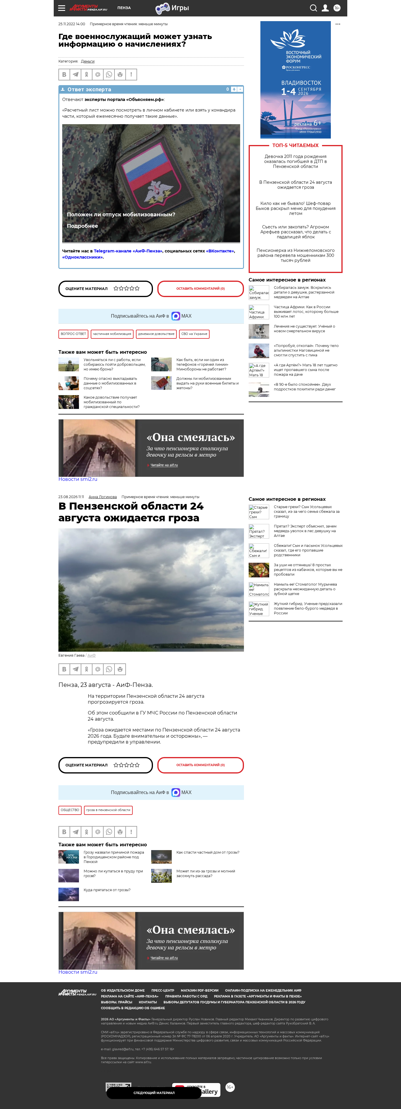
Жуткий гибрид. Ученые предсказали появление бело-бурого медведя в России (308, 608)
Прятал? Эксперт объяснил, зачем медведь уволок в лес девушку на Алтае (305, 531)
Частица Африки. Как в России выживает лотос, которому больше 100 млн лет (306, 311)
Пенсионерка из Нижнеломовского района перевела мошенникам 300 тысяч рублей (296, 255)
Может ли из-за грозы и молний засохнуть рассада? (205, 873)
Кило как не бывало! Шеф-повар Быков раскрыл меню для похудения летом (296, 208)
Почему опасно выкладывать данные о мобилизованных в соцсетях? (110, 383)
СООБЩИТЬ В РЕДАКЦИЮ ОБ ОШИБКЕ (133, 1008)
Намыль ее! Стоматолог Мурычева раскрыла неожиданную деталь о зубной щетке (305, 589)
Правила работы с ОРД (186, 996)
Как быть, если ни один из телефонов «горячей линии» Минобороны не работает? (202, 364)
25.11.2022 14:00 (71, 24)
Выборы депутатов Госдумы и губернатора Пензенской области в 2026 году (234, 1002)
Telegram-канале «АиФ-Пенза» (128, 251)
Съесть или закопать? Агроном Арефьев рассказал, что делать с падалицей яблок (295, 232)
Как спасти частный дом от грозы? (208, 852)
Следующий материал (154, 1093)
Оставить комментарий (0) (200, 289)
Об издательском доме (123, 990)
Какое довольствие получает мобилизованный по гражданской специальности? (112, 402)
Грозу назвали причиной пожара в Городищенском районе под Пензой (114, 857)
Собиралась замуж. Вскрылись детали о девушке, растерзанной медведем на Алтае (304, 292)
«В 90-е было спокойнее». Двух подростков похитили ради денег (305, 386)
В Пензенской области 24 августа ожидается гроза (295, 185)
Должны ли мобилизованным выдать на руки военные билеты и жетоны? (207, 383)
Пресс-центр (162, 990)
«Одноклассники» (82, 257)
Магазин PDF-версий (199, 990)
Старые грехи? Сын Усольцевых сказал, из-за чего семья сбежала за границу (307, 511)
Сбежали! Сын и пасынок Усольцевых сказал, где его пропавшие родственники (308, 550)
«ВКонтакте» (220, 251)
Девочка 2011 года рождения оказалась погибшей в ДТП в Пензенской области (295, 161)
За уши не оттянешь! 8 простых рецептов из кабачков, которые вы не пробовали (308, 570)
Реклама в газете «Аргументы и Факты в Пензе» (258, 996)
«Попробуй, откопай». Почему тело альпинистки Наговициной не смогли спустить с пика (306, 350)
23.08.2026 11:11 (71, 497)
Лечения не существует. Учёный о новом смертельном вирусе (304, 328)
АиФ (91, 655)
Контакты (148, 1002)
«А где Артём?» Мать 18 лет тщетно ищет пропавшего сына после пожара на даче (306, 370)
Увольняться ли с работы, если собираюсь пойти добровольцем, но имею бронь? (115, 364)
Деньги (88, 61)
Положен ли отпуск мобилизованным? (121, 214)
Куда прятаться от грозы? (107, 890)
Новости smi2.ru (77, 479)
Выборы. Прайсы (116, 1002)
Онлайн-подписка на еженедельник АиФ (263, 990)
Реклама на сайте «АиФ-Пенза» (130, 996)
